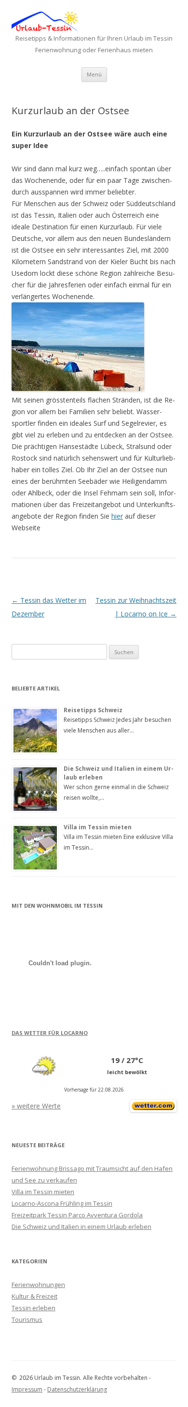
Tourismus (27, 1319)
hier (117, 516)
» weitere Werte (36, 1105)
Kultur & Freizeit (34, 1296)
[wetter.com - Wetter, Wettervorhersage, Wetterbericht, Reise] (153, 1109)
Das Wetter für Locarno (50, 1032)
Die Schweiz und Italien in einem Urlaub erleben (81, 1226)
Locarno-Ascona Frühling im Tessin (62, 1203)
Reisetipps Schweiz (93, 710)
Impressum (27, 1389)
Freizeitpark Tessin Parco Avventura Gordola (77, 1215)
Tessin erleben (33, 1307)
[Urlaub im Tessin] (45, 28)
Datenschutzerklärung (77, 1389)
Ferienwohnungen (38, 1284)
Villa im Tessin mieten (98, 827)
